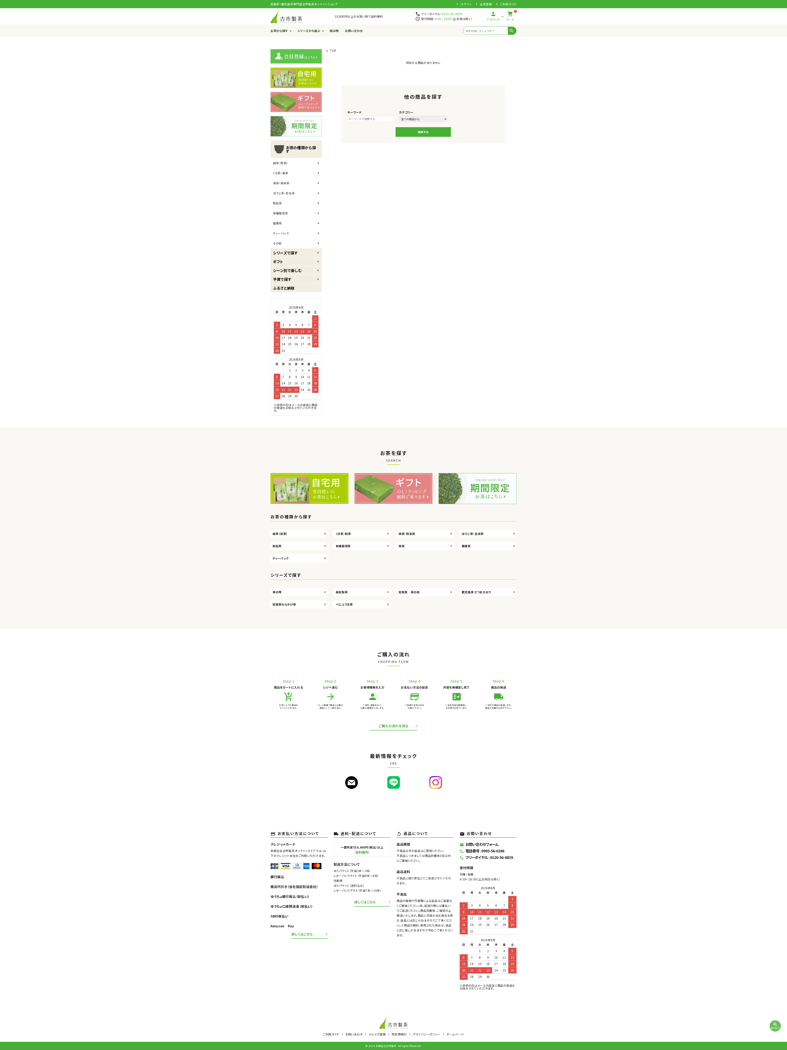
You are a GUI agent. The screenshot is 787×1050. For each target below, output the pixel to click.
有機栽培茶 (280, 213)
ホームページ (455, 1034)
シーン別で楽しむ (287, 270)
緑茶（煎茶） (280, 163)
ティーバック (281, 233)
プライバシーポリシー (426, 1034)
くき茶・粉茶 (280, 173)
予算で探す (282, 279)
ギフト (278, 261)
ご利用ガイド (508, 4)
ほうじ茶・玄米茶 (284, 193)
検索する (423, 132)
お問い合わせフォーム (479, 844)
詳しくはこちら (302, 934)
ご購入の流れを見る (393, 725)
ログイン (466, 4)
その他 (277, 243)
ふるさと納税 (284, 288)
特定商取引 (399, 1034)
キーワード (354, 112)
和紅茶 (277, 203)
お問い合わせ (354, 31)
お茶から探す (279, 31)
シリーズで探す (285, 252)
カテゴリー (406, 112)
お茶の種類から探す (301, 149)
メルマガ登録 (377, 1034)
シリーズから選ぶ (308, 31)
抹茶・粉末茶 (281, 183)
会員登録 (486, 4)
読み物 (334, 31)
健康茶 (277, 223)
